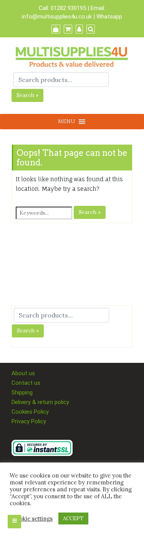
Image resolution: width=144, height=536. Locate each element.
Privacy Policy (29, 421)
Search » (27, 95)
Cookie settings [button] (32, 518)
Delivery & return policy (40, 402)
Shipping (22, 392)
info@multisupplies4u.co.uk (57, 16)
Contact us (26, 382)
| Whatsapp (107, 16)
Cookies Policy (30, 411)
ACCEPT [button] (73, 518)
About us (23, 373)
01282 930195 (68, 8)
